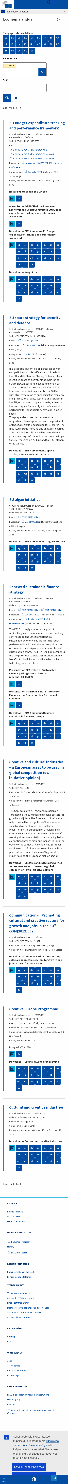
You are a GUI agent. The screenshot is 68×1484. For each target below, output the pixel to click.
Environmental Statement (19, 1277)
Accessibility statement (19, 1317)
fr (32, 251)
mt (31, 258)
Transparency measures (19, 1293)
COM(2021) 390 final (31, 610)
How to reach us (15, 1211)
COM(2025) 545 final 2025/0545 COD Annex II (33, 158)
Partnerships (13, 1375)
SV (32, 50)
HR (6, 44)
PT (57, 44)
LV (19, 44)
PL (51, 44)
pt (51, 258)
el (45, 244)
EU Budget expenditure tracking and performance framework (37, 125)
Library (10, 1246)
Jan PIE (31, 354)
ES (6, 37)
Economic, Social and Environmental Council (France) (30, 1412)
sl (25, 264)
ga (38, 251)
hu (51, 251)
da (31, 244)
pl (45, 258)
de (38, 244)
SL (25, 50)
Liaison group (13, 1399)
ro (58, 258)
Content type (10, 58)
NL (45, 44)
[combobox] (25, 69)
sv (32, 264)
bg (18, 244)
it (57, 251)
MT (38, 44)
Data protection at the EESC (20, 1272)
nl (38, 258)
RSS (59, 19)
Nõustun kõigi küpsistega (29, 1466)
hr (45, 251)
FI (6, 50)
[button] (52, 2)
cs (25, 244)
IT (12, 44)
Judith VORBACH (32, 614)
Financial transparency (18, 1303)
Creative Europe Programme (33, 1009)
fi (25, 251)
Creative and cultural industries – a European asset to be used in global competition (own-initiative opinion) (36, 770)
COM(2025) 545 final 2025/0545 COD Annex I (33, 154)
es (58, 244)
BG (12, 37)
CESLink (11, 1404)
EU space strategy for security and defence (34, 320)
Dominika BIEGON (36, 172)
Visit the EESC (14, 1216)
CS (19, 37)
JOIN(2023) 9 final (30, 340)
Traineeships (13, 1365)
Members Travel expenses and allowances (28, 1308)
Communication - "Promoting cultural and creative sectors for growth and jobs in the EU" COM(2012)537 (36, 923)
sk (19, 264)
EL (51, 37)
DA (25, 37)
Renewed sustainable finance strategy (34, 589)
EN (32, 37)
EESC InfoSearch (19, 1252)
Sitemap (11, 1336)
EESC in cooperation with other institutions (28, 1395)
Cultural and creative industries (36, 1107)
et (19, 251)
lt (19, 258)
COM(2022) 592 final (31, 517)
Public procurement (17, 1370)
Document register (20, 1242)
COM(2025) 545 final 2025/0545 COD (30, 150)
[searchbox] (24, 72)
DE (38, 37)
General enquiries (16, 1221)
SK (19, 50)
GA (57, 37)
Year (5, 80)
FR (45, 37)
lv (25, 258)
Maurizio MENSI (32, 345)
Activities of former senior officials (24, 1312)
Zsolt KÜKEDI (31, 522)
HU (31, 44)
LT (25, 44)
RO (12, 50)
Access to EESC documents (20, 1298)
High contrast (34, 1479)
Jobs (9, 1361)
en (51, 244)
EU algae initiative (24, 499)
